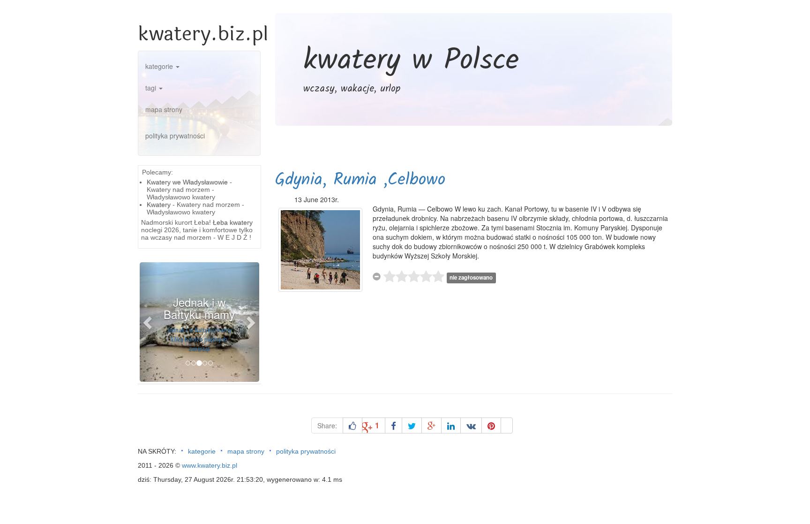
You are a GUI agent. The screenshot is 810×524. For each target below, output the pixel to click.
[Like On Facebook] (352, 425)
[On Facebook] (393, 425)
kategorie (160, 66)
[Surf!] (507, 425)
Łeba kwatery (233, 222)
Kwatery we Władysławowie (187, 182)
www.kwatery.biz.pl (209, 465)
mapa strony (163, 109)
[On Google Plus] (431, 425)
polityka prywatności (175, 135)
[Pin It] (491, 425)
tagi (151, 87)
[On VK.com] (471, 425)
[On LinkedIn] (451, 425)
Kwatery (159, 204)
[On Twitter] (412, 425)
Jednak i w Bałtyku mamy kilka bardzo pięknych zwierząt (199, 340)
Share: (327, 425)
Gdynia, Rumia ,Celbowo (360, 180)
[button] (149, 322)
